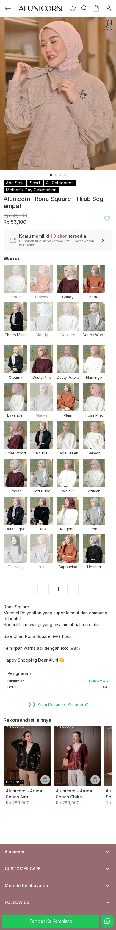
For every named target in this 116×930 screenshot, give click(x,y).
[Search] (84, 8)
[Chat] (107, 921)
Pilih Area (97, 681)
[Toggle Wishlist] (107, 218)
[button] (72, 8)
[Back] (7, 8)
